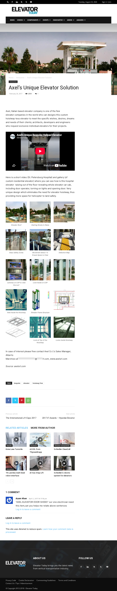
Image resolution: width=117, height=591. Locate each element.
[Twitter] (26, 2)
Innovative (58, 20)
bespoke (17, 383)
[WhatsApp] (28, 400)
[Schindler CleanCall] (64, 439)
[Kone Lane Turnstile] (16, 439)
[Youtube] (31, 2)
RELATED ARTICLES (17, 427)
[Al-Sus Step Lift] (40, 463)
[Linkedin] (17, 2)
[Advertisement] (77, 10)
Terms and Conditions (67, 580)
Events (46, 20)
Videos (20, 20)
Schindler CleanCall (62, 449)
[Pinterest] (22, 400)
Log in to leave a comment (28, 509)
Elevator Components (62, 446)
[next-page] (12, 481)
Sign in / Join (106, 2)
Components (32, 20)
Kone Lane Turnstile (14, 449)
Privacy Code (11, 580)
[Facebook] (12, 2)
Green (69, 20)
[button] (8, 2)
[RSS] (21, 2)
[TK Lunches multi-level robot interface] (16, 463)
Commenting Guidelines (46, 580)
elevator (26, 383)
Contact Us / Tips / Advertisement (19, 583)
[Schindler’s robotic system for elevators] (64, 463)
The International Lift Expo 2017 (21, 418)
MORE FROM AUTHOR (43, 427)
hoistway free (38, 383)
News (12, 20)
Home (11, 77)
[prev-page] (7, 481)
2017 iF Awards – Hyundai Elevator (58, 418)
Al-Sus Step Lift (37, 473)
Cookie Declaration (26, 580)
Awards (80, 20)
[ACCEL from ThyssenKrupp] (40, 439)
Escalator (34, 446)
